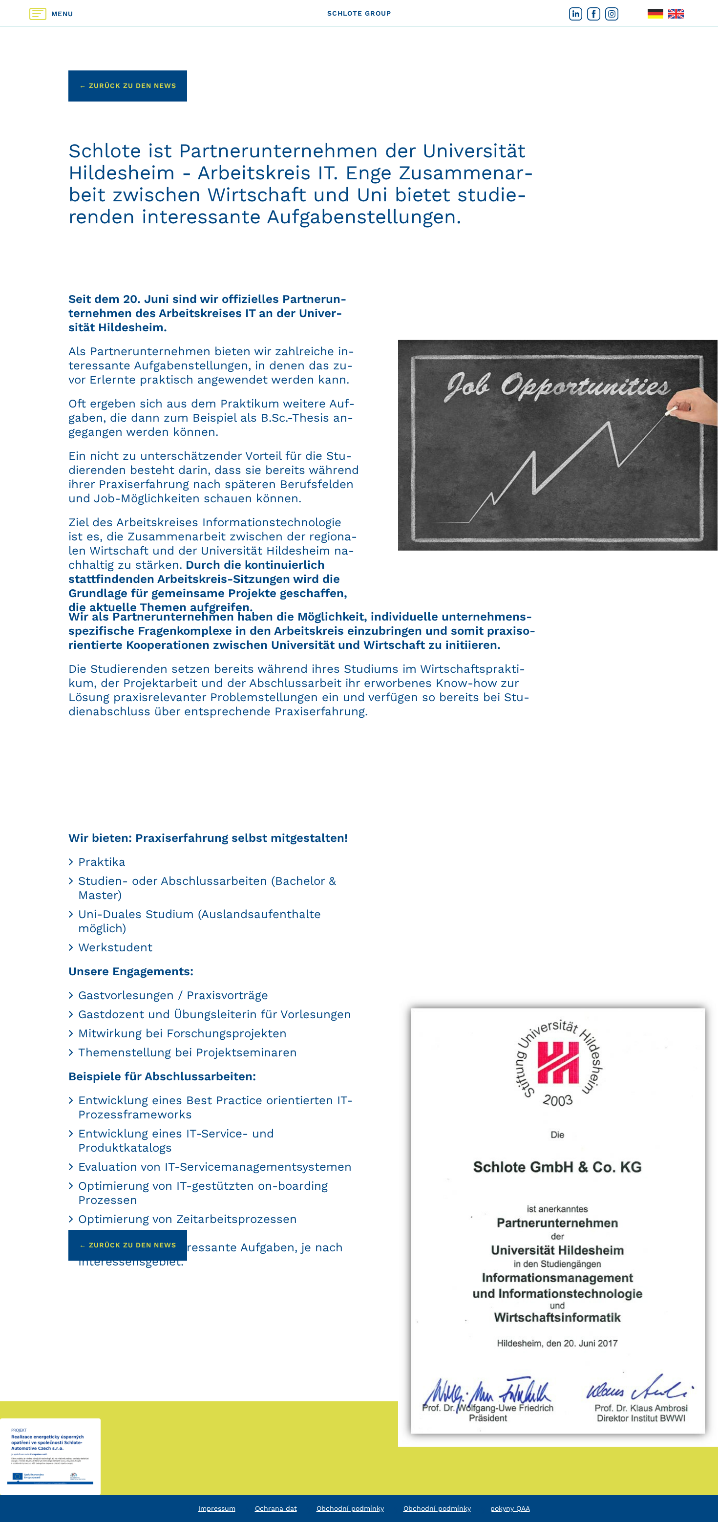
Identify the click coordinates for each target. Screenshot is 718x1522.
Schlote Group (359, 13)
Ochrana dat (276, 1508)
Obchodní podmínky (350, 1508)
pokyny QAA (510, 1508)
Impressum (216, 1508)
